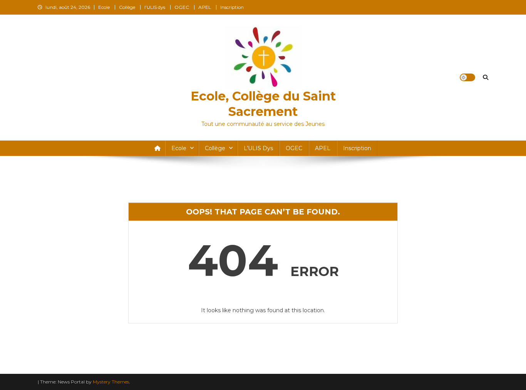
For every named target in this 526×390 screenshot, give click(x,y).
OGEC (181, 7)
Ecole (104, 7)
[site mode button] (467, 77)
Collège (127, 7)
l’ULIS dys (154, 7)
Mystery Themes (111, 382)
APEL (204, 7)
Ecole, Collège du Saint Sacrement (263, 104)
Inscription (232, 7)
